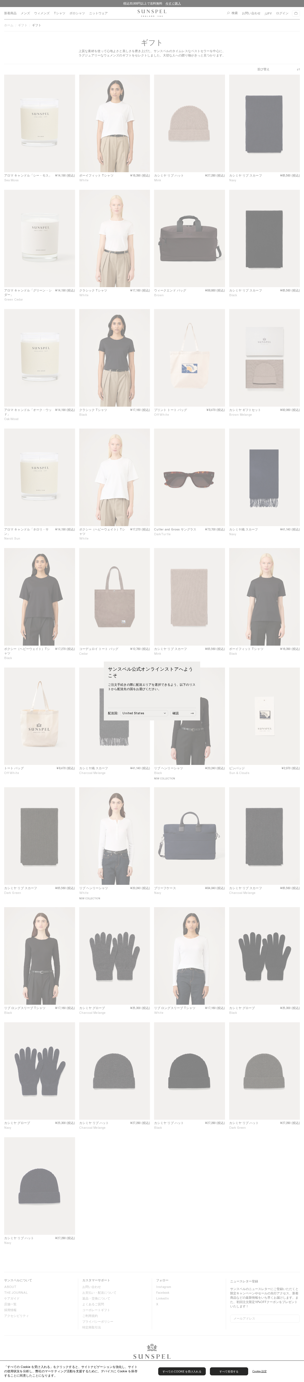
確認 (175, 713)
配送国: (113, 713)
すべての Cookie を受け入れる (182, 1371)
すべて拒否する (228, 1371)
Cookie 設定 (259, 1371)
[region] (152, 1371)
